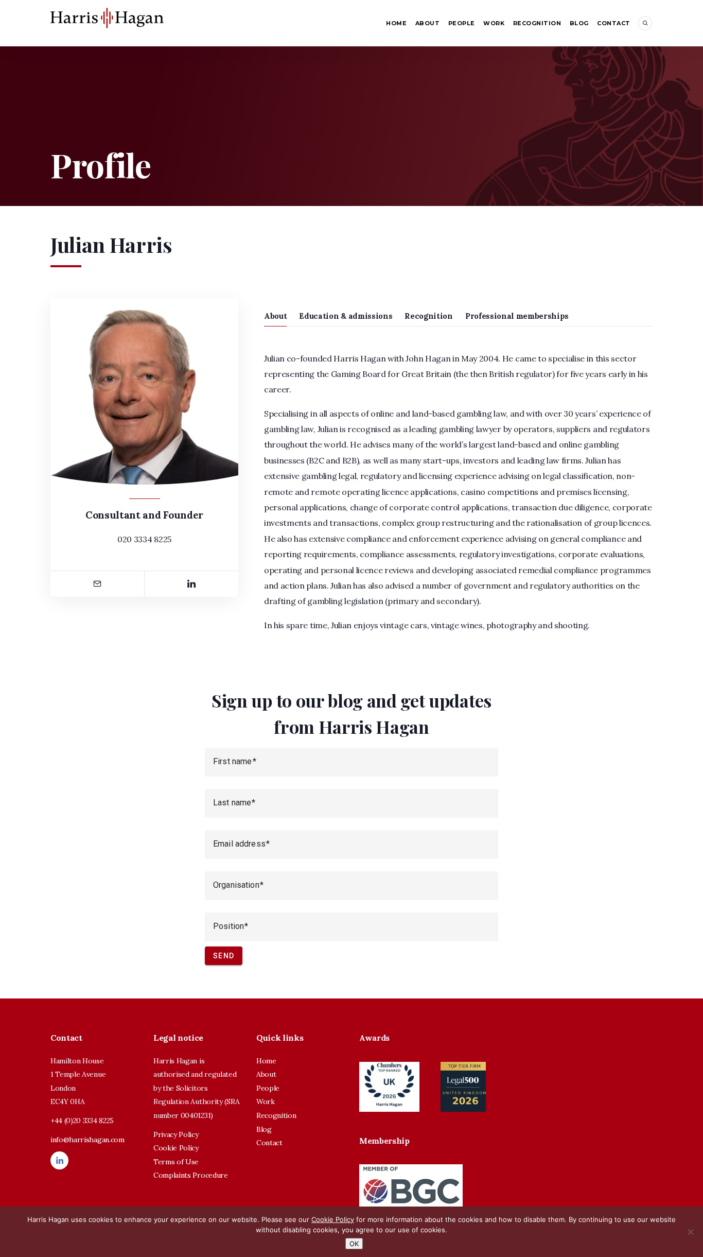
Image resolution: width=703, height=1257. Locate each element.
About (427, 23)
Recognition (537, 23)
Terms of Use (176, 1161)
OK (354, 1243)
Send (223, 956)
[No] (690, 1232)
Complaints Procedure (190, 1175)
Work (493, 23)
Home (396, 23)
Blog (579, 23)
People (461, 23)
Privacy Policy (176, 1134)
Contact (613, 23)
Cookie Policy (176, 1147)
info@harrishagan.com (87, 1139)
